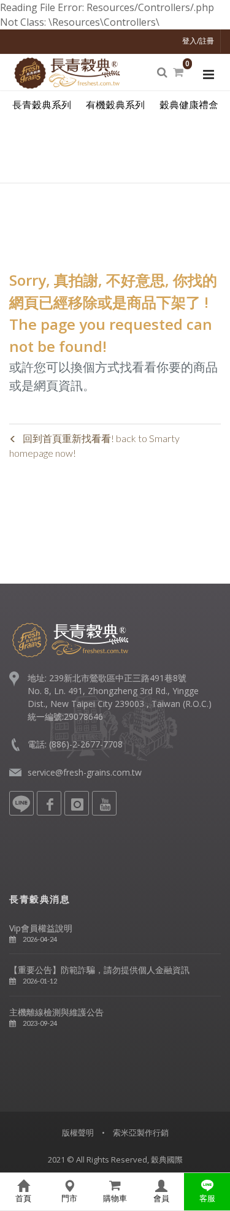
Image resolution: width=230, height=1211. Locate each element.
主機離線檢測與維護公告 (56, 1012)
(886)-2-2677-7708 (86, 744)
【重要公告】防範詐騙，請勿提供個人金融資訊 (99, 970)
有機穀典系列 (115, 105)
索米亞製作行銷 (141, 1132)
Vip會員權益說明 (40, 928)
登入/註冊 (198, 41)
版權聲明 (78, 1132)
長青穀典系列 (41, 105)
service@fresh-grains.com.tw (85, 772)
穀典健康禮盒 (188, 105)
